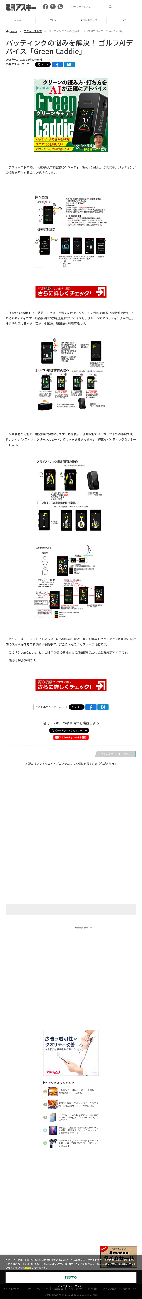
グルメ (17, 20)
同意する (71, 1277)
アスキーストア (124, 20)
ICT (88, 20)
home (13, 31)
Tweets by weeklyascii (83, 927)
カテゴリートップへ (117, 754)
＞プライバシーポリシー (71, 1286)
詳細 (27, 1268)
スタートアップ (53, 20)
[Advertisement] (71, 821)
